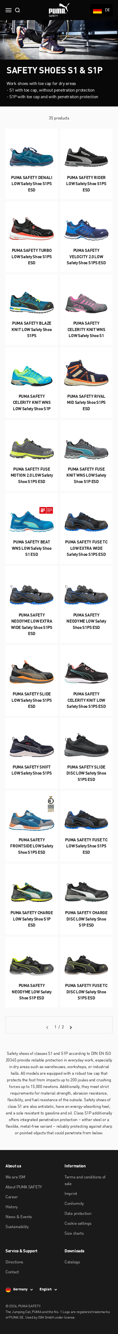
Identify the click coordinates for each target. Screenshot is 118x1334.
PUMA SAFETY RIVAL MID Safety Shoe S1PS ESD (86, 403)
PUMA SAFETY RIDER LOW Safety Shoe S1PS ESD (86, 184)
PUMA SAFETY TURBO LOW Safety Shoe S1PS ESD (32, 257)
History (11, 1207)
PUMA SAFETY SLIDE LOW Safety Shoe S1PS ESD (32, 700)
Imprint (70, 1194)
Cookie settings (77, 1224)
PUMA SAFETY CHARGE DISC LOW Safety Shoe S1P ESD (86, 919)
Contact (12, 1272)
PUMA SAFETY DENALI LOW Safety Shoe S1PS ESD (31, 184)
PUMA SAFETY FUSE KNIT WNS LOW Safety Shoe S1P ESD (86, 476)
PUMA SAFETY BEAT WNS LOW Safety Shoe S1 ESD (31, 548)
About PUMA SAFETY (23, 1187)
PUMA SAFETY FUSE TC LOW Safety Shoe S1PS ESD (86, 846)
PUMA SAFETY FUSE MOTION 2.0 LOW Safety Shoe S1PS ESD (32, 476)
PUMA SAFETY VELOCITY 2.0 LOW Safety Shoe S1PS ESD (86, 257)
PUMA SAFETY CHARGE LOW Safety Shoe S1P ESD (31, 919)
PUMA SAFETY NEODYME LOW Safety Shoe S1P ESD (32, 992)
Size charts (74, 1234)
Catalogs (72, 1262)
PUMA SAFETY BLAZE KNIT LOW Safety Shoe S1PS (32, 330)
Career (11, 1197)
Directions (14, 1262)
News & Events (18, 1217)
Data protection (77, 1214)
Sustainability (17, 1227)
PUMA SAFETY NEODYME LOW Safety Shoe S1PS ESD (86, 621)
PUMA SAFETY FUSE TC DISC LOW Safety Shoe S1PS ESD (86, 992)
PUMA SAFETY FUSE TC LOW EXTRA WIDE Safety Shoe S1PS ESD (86, 548)
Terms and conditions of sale (85, 1180)
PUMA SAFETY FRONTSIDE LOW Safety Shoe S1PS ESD (31, 846)
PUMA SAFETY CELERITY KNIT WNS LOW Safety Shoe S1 (86, 330)
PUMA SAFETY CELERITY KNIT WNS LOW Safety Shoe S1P (32, 403)
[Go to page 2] (70, 1027)
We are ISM (15, 1177)
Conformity (74, 1204)
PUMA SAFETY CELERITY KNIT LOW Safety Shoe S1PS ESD (86, 700)
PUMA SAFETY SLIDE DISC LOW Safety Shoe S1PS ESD (86, 773)
